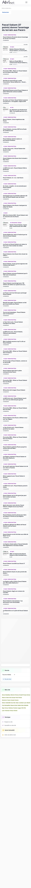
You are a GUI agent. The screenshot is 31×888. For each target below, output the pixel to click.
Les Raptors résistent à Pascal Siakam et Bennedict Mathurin (14, 457)
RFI (11, 52)
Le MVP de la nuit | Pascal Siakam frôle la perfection (15, 168)
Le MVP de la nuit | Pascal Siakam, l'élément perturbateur (13, 332)
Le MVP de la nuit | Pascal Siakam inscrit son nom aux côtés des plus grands (14, 399)
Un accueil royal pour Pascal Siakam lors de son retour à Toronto (15, 467)
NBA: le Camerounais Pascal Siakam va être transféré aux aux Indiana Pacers (18, 555)
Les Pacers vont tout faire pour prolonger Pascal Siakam (15, 293)
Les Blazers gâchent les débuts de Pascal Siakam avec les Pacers (14, 525)
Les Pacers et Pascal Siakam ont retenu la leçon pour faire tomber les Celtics (15, 245)
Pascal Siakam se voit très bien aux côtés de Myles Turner (15, 535)
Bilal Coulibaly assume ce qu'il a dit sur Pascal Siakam (14, 342)
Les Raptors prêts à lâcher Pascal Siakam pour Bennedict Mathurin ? (14, 582)
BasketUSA (6, 40)
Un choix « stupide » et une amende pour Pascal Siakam (15, 186)
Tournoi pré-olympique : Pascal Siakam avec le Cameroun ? (14, 313)
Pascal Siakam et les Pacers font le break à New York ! (15, 159)
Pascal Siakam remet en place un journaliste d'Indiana (12, 139)
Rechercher (5, 12)
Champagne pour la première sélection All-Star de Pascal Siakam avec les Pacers (15, 196)
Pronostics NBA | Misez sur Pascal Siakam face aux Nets (15, 408)
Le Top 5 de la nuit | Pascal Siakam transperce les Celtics (13, 322)
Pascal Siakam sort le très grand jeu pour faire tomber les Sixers (15, 496)
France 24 (13, 113)
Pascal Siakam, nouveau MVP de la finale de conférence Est (14, 129)
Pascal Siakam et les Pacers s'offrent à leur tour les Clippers (15, 418)
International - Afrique (16, 222)
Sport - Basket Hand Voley (10, 34)
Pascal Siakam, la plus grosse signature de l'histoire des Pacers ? (15, 264)
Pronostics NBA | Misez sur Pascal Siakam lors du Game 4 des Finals (15, 71)
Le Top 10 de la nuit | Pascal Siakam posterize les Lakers (13, 428)
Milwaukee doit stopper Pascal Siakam (14, 390)
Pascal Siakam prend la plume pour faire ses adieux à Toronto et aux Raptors (14, 515)
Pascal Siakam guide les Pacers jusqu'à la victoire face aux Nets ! (15, 447)
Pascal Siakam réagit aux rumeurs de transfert (13, 591)
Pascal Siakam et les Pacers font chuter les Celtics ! (15, 254)
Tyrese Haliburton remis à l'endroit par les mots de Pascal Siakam (15, 235)
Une (12, 107)
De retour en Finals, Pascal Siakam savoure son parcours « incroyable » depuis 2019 (15, 100)
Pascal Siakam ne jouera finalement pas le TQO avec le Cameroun (15, 274)
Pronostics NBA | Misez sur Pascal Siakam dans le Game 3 (15, 351)
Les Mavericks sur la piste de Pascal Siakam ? (15, 611)
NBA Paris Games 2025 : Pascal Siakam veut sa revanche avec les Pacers (15, 215)
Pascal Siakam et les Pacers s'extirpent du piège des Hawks (15, 206)
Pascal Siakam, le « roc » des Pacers (13, 178)
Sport (13, 46)
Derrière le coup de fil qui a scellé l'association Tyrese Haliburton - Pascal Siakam (14, 82)
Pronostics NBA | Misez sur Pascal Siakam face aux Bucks (15, 381)
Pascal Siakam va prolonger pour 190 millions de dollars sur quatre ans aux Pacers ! (14, 284)
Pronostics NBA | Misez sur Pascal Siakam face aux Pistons (15, 437)
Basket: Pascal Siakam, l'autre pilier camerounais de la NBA (18, 225)
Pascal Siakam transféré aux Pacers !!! (14, 563)
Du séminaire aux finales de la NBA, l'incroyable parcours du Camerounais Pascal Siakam (18, 111)
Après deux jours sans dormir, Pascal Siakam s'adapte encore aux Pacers (13, 505)
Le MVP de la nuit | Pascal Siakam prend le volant (15, 486)
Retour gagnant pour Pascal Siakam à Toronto (14, 476)
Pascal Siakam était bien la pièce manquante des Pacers (12, 371)
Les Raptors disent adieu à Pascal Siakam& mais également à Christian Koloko (15, 544)
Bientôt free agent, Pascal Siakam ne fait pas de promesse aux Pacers (14, 303)
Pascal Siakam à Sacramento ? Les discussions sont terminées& (13, 601)
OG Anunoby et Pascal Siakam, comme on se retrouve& (15, 361)
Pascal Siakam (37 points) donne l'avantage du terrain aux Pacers (15, 37)
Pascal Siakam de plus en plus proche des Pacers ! (15, 572)
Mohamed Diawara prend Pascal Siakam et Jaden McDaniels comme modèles (15, 91)
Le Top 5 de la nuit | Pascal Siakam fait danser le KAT (14, 149)
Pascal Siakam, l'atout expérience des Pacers (13, 120)
